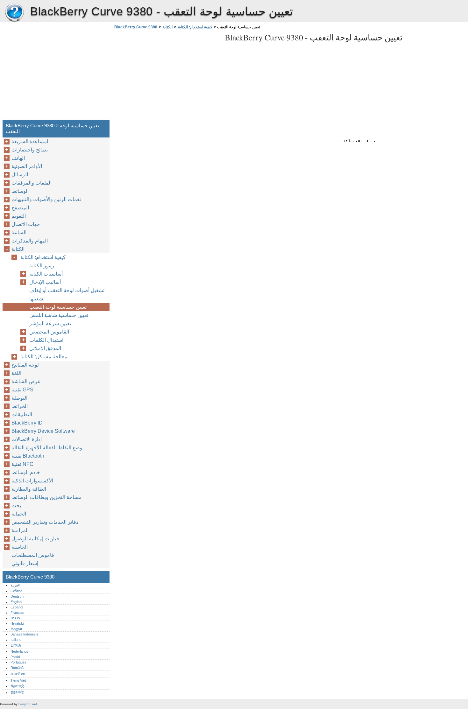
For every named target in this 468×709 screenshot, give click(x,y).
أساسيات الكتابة (46, 274)
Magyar (16, 629)
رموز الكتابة (41, 265)
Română (17, 668)
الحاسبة (19, 547)
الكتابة (168, 27)
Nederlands (19, 651)
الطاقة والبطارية (28, 489)
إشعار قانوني (24, 563)
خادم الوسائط (25, 472)
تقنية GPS (22, 389)
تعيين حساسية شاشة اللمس (58, 315)
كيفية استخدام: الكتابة (195, 27)
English (16, 602)
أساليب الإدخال (45, 282)
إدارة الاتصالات (26, 439)
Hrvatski (17, 623)
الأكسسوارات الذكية (32, 480)
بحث (16, 505)
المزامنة (20, 530)
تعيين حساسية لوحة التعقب (58, 307)
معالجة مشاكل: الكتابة (43, 356)
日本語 (16, 645)
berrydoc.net (27, 704)
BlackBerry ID (27, 422)
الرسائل (19, 174)
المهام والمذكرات (29, 240)
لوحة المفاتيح (25, 365)
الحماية (18, 513)
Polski (15, 657)
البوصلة (19, 398)
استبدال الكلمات (46, 340)
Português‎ (18, 662)
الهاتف (18, 158)
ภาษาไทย (18, 674)
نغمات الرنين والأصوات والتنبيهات (46, 199)
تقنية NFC (22, 464)
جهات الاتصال (25, 224)
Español (17, 607)
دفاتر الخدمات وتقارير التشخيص (44, 522)
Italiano (16, 640)
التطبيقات (21, 414)
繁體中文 (18, 692)
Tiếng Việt (18, 680)
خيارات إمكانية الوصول (35, 538)
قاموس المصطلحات (32, 555)
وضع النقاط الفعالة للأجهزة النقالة (46, 447)
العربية (15, 585)
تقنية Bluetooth (27, 456)
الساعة (18, 232)
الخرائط (19, 406)
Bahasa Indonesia (24, 634)
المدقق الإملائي (45, 348)
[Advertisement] (166, 76)
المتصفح (20, 207)
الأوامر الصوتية (26, 166)
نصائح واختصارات (29, 149)
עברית (15, 618)
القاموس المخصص (49, 331)
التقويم (18, 216)
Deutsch (17, 596)
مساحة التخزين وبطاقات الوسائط (46, 497)
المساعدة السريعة (30, 141)
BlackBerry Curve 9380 (14, 12)
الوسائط (20, 191)
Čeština (16, 591)
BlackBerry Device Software (43, 431)
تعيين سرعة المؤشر (50, 323)
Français (17, 612)
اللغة (16, 373)
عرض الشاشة (26, 381)
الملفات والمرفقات (31, 183)
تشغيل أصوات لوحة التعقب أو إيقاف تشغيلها (66, 294)
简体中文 (18, 686)
